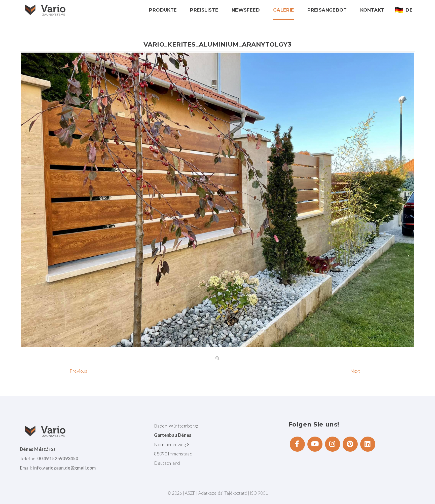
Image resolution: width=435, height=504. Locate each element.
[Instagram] (332, 444)
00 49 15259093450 (57, 458)
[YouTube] (314, 444)
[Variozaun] (45, 10)
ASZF (190, 493)
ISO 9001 (259, 493)
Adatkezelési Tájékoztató (223, 493)
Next (355, 371)
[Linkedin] (367, 444)
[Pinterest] (350, 444)
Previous (78, 371)
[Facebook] (297, 444)
